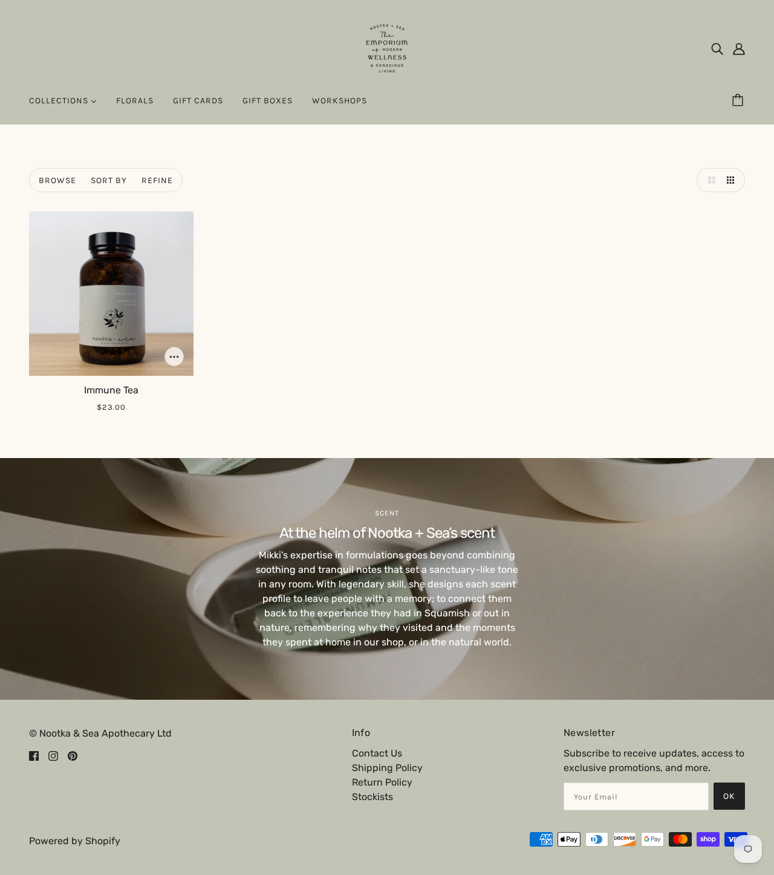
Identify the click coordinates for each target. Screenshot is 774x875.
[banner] (387, 47)
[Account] (739, 48)
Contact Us (377, 753)
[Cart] (739, 101)
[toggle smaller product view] (733, 180)
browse (57, 180)
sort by (109, 180)
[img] (717, 48)
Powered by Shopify (74, 841)
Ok (729, 796)
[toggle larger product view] (709, 180)
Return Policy (382, 782)
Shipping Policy (387, 767)
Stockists (372, 796)
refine (157, 180)
